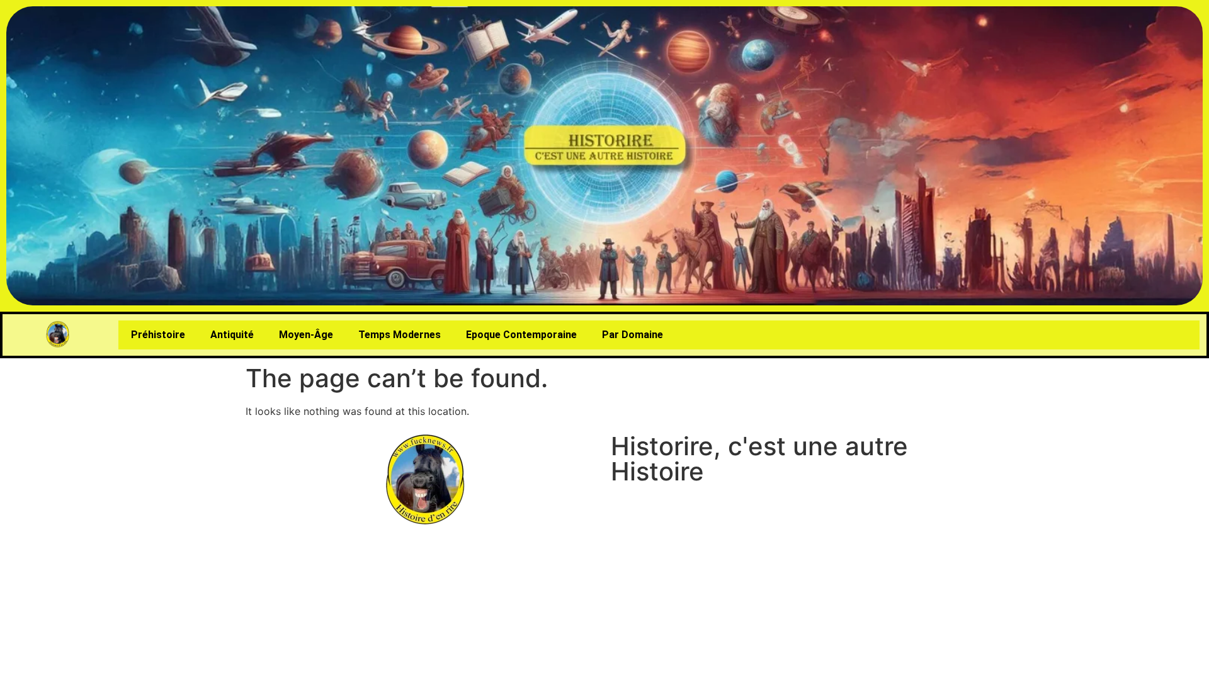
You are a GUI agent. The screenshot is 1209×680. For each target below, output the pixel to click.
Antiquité (232, 335)
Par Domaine (632, 335)
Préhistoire (158, 335)
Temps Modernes (399, 335)
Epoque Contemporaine (521, 335)
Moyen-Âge (306, 335)
